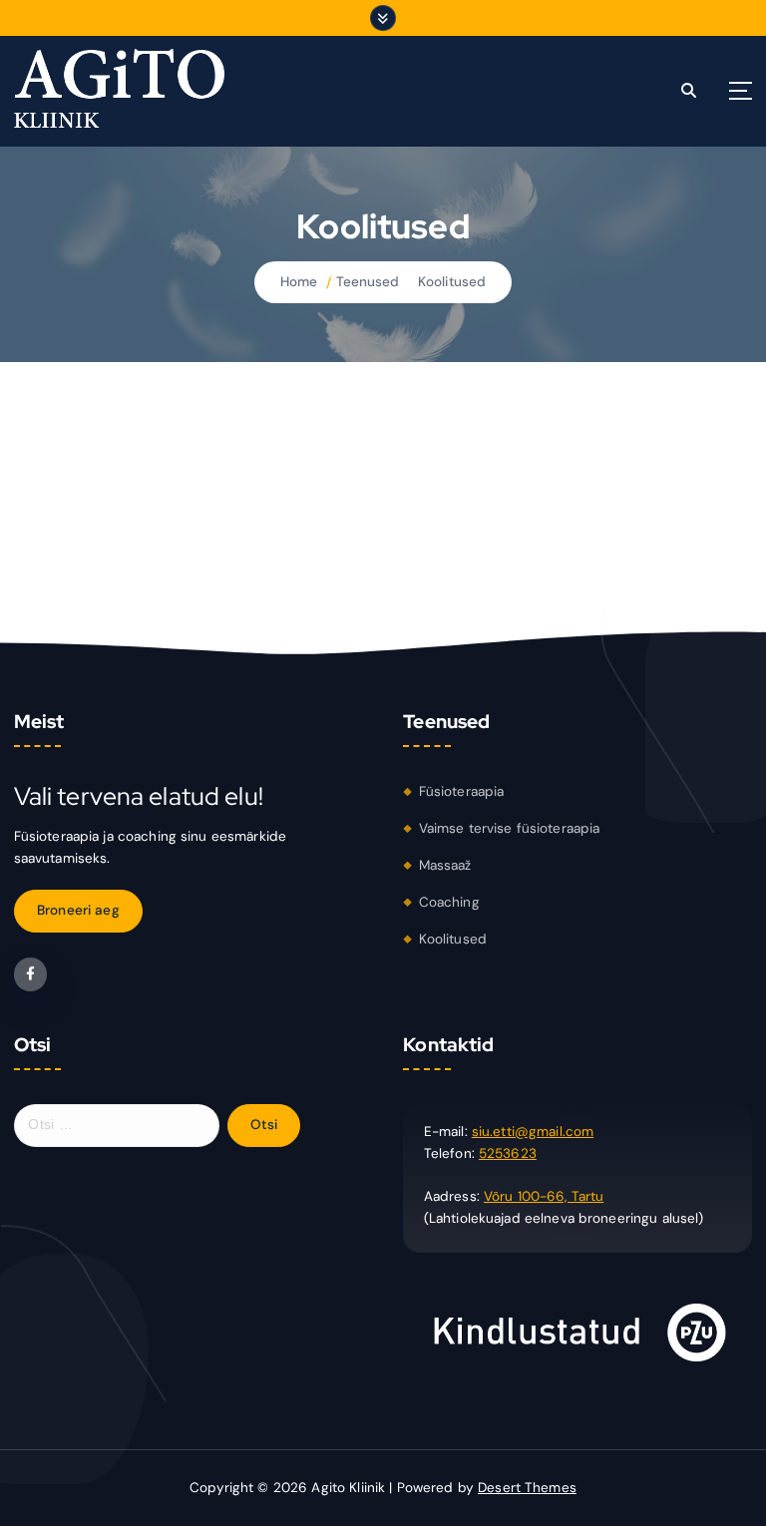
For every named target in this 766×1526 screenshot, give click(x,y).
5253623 (508, 1153)
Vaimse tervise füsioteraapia (509, 828)
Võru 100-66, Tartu (543, 1196)
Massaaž (445, 865)
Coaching (449, 902)
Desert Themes (527, 1487)
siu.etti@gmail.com (532, 1131)
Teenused (368, 281)
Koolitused (452, 281)
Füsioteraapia (462, 791)
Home (299, 281)
